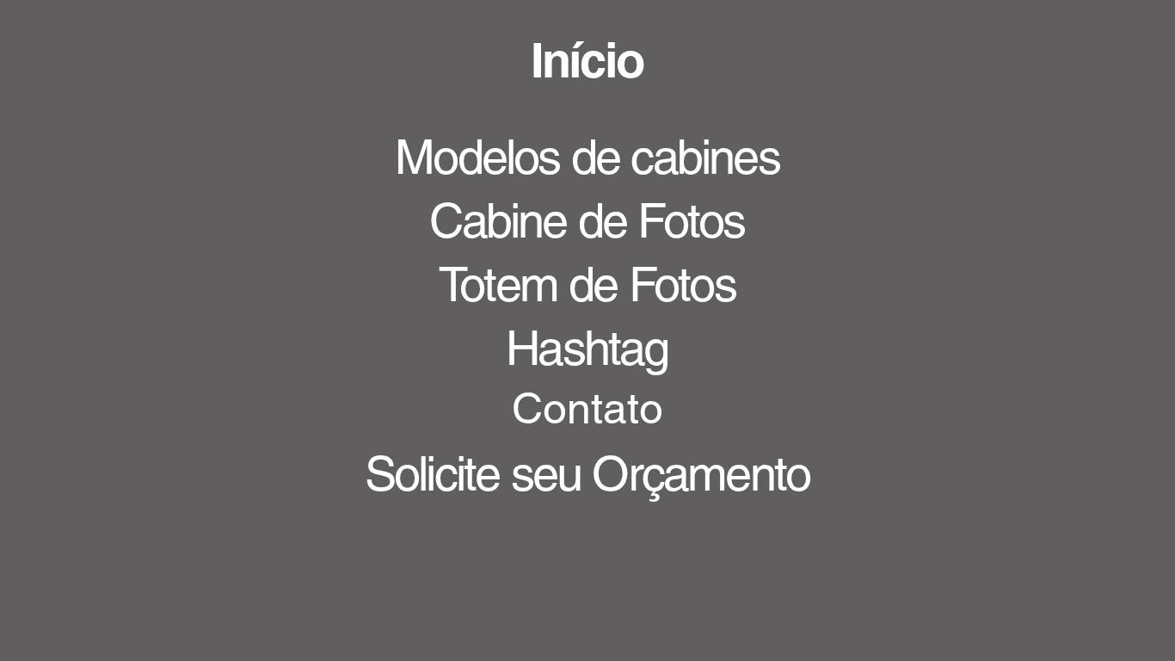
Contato (587, 408)
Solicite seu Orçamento (587, 474)
